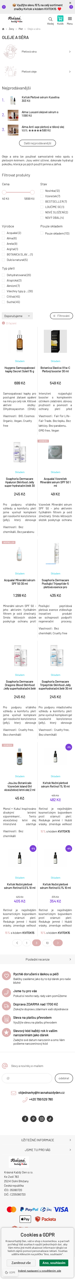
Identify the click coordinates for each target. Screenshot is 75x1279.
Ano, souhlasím (53, 1263)
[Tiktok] (50, 1119)
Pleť (21, 28)
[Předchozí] (17, 942)
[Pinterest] (33, 1119)
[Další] (58, 942)
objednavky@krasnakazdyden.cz (41, 1092)
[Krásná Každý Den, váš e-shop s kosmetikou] (3, 29)
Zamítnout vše (21, 1263)
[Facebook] (25, 1119)
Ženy (11, 28)
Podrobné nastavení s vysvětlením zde (37, 1270)
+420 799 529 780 (41, 1099)
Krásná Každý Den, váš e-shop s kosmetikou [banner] (15, 20)
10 (47, 943)
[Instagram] (41, 1119)
